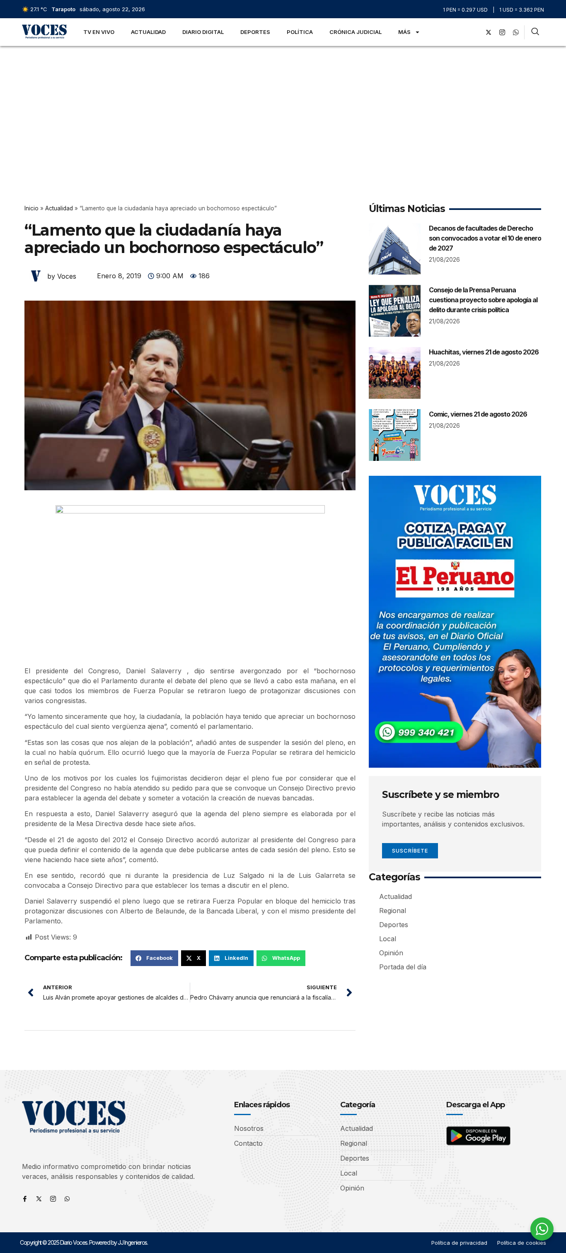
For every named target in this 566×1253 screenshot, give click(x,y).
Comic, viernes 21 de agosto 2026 (478, 414)
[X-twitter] (488, 32)
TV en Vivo (98, 32)
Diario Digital (203, 32)
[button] (154, 958)
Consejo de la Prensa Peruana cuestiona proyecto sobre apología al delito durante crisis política (483, 300)
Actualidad (148, 32)
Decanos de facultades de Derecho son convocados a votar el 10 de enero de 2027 (485, 238)
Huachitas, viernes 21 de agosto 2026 (484, 352)
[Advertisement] (283, 108)
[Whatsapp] (67, 1199)
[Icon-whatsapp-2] (516, 32)
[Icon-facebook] (25, 1199)
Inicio (31, 208)
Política (300, 32)
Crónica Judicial (355, 32)
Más (404, 32)
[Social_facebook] (475, 32)
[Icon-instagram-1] (502, 32)
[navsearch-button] (535, 32)
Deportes (255, 32)
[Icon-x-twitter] (39, 1199)
